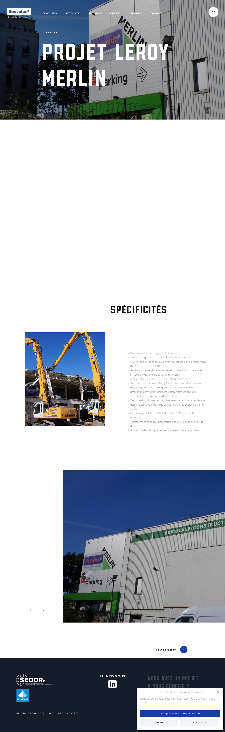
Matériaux (95, 13)
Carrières (135, 13)
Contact (156, 13)
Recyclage (73, 13)
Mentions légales (29, 713)
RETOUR (51, 32)
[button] (218, 692)
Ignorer (159, 722)
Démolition (49, 13)
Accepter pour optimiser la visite (180, 713)
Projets (115, 13)
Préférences (199, 722)
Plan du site (54, 713)
